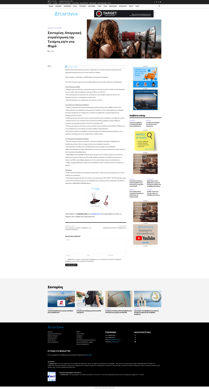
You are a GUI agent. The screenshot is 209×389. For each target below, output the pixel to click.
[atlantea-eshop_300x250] (104, 205)
